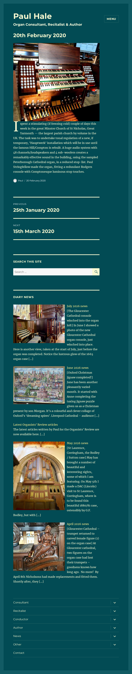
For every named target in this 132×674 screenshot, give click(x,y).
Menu (111, 19)
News (17, 636)
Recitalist (19, 611)
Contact (18, 652)
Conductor (20, 619)
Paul (20, 180)
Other (17, 644)
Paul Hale (32, 16)
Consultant (21, 602)
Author (18, 627)
